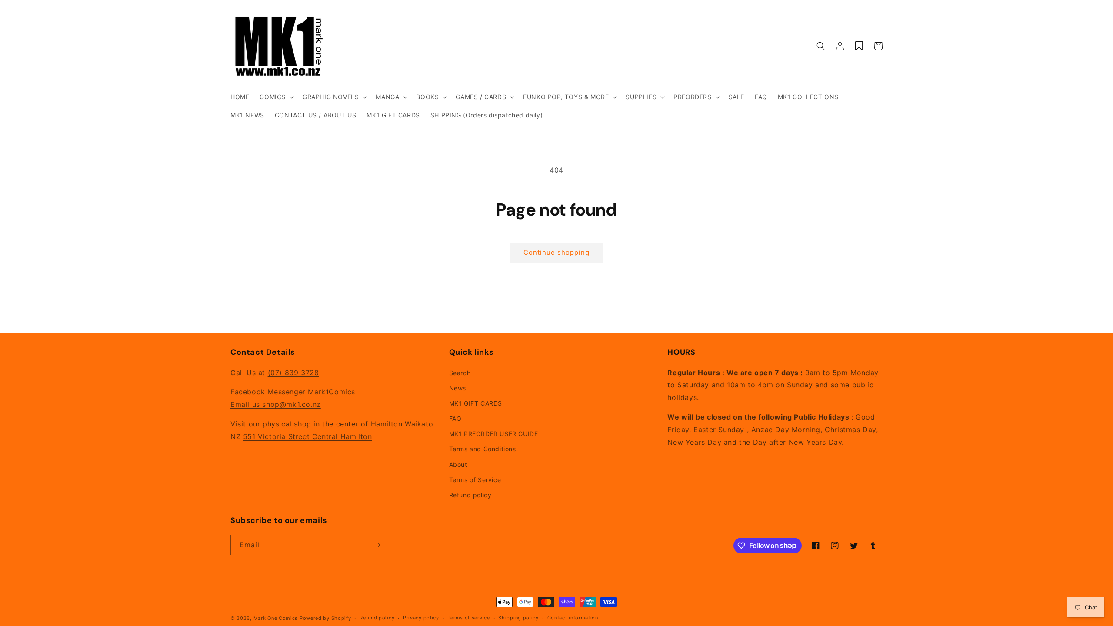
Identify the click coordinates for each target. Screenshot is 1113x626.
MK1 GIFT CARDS (475, 403)
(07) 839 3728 (293, 372)
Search (460, 372)
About (458, 464)
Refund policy (470, 495)
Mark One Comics (275, 618)
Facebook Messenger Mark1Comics (292, 391)
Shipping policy (518, 618)
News (457, 388)
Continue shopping (556, 252)
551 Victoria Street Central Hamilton (307, 436)
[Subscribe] (377, 545)
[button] (275, 97)
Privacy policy (421, 618)
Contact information (572, 618)
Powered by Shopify (325, 618)
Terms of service (468, 618)
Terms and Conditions (482, 449)
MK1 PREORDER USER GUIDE (493, 433)
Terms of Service (475, 479)
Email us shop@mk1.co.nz (275, 404)
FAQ (455, 418)
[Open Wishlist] (859, 46)
